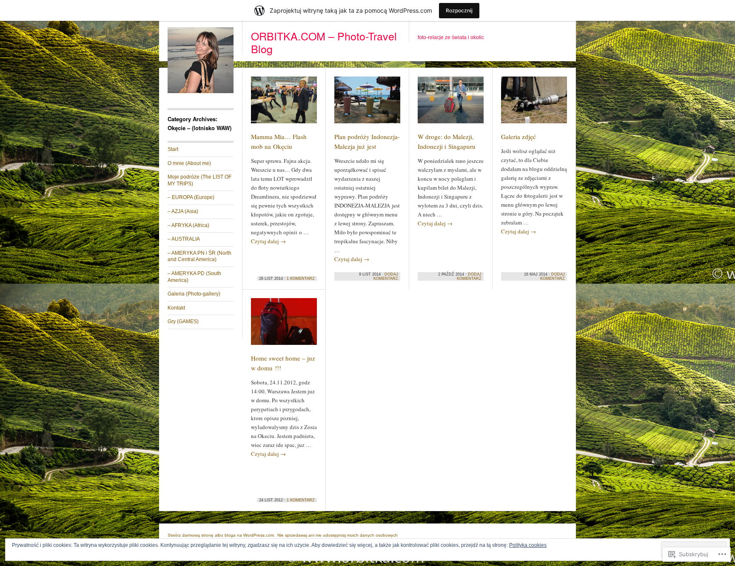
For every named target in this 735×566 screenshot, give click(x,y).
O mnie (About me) (189, 163)
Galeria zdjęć (518, 136)
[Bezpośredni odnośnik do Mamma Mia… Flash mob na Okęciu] (284, 104)
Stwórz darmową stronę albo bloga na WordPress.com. (221, 535)
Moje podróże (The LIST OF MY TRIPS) (199, 180)
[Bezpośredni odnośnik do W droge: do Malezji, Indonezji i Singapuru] (451, 104)
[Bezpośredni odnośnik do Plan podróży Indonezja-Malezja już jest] (367, 104)
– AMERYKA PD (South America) (194, 276)
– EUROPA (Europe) (191, 197)
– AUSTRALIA (184, 239)
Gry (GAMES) (183, 321)
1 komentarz (301, 278)
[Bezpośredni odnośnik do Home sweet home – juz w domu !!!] (284, 325)
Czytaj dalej (268, 241)
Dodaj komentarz (385, 276)
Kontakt (176, 308)
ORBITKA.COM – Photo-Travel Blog (324, 42)
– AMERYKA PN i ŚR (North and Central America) (199, 256)
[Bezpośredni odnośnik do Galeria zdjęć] (534, 104)
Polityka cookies (528, 545)
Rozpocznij (459, 10)
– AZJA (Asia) (183, 211)
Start (173, 149)
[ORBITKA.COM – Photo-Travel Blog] (201, 91)
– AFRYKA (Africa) (188, 225)
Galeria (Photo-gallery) (194, 294)
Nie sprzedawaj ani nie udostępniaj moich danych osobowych (337, 535)
